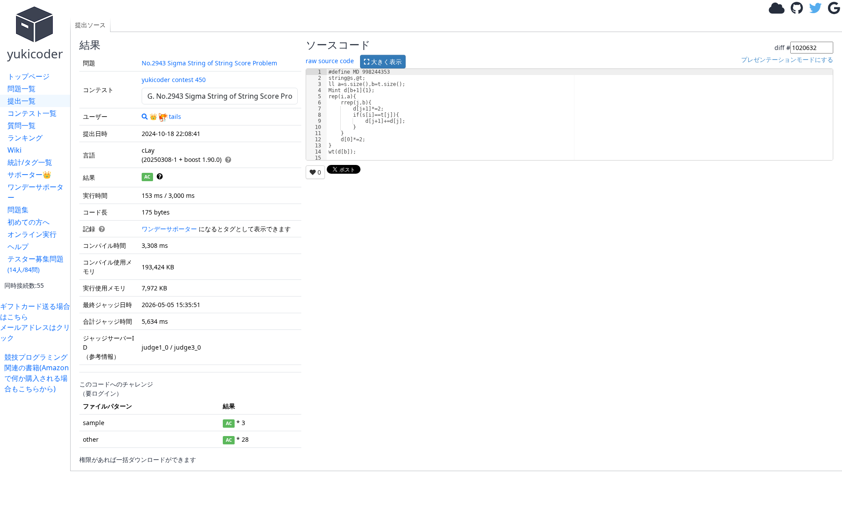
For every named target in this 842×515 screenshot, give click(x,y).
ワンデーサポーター (35, 192)
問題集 (18, 210)
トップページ (28, 76)
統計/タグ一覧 (29, 162)
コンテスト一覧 (32, 113)
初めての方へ (28, 222)
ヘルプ (18, 246)
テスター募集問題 (35, 264)
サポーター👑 (29, 174)
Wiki (14, 150)
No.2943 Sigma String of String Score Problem (209, 63)
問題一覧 (21, 88)
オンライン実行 (32, 234)
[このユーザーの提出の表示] (145, 116)
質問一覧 (21, 125)
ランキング (25, 138)
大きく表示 (385, 61)
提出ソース (90, 25)
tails (175, 116)
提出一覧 (21, 101)
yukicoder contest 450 (174, 79)
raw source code (330, 61)
